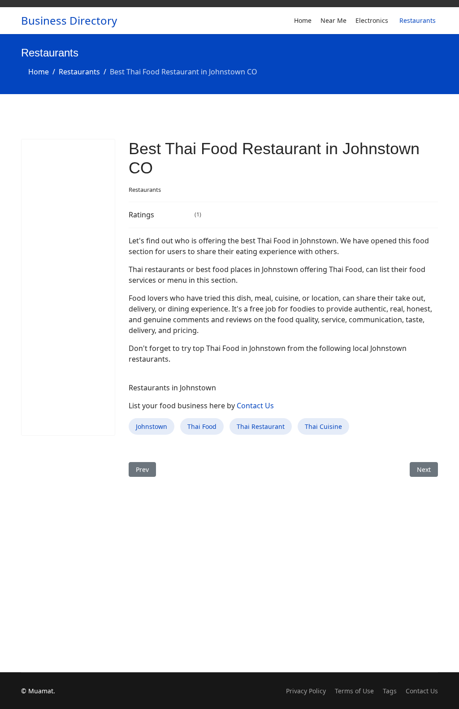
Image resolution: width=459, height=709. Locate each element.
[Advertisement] (68, 287)
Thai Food (202, 426)
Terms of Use (354, 691)
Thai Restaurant (261, 426)
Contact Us (255, 406)
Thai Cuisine (323, 426)
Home (303, 20)
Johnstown (151, 426)
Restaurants (417, 20)
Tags (390, 691)
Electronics (371, 20)
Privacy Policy (306, 691)
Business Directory (69, 20)
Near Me (333, 20)
